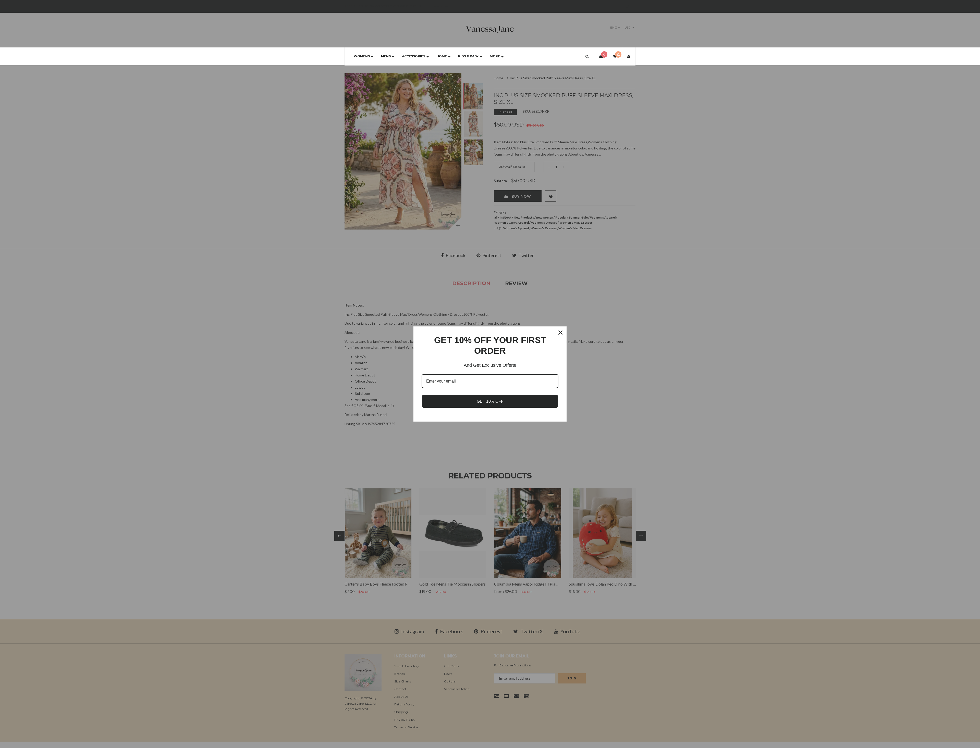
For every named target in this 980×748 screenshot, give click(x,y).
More (495, 56)
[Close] (560, 332)
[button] (587, 56)
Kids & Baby (468, 56)
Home (441, 56)
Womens (362, 56)
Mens (386, 56)
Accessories (413, 56)
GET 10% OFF (490, 401)
